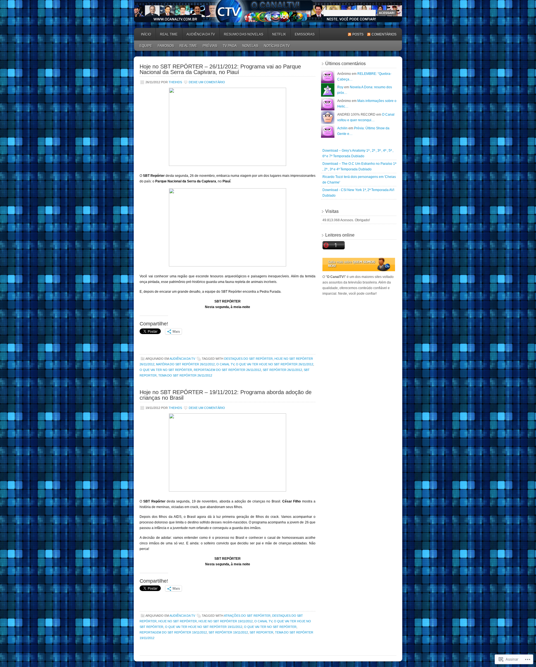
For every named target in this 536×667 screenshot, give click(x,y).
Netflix (279, 34)
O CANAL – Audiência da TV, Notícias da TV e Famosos (268, 11)
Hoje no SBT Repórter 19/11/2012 (225, 621)
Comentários (384, 34)
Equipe (146, 46)
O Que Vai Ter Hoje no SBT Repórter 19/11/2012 (203, 626)
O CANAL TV (225, 364)
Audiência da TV (182, 358)
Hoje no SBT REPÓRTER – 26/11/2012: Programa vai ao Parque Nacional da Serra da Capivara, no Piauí (220, 69)
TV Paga (230, 46)
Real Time (169, 34)
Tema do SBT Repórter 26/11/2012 (185, 375)
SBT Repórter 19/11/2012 (228, 632)
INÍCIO (146, 34)
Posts (357, 34)
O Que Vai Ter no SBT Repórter (166, 369)
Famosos (166, 46)
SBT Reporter (261, 632)
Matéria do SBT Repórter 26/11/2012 (185, 364)
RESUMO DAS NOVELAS (243, 34)
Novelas (250, 46)
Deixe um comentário (207, 82)
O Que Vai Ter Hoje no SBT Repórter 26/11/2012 (274, 364)
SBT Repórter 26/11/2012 (282, 369)
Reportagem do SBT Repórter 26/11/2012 (227, 369)
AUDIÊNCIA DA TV (200, 34)
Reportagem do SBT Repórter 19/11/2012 (173, 632)
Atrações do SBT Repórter (247, 615)
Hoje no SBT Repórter (177, 621)
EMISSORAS (305, 34)
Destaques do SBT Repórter (248, 358)
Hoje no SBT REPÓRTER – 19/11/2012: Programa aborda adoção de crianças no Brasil (226, 395)
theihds (175, 82)
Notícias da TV (277, 46)
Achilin (342, 128)
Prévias (210, 46)
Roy (340, 87)
